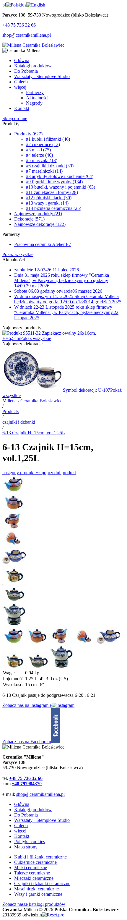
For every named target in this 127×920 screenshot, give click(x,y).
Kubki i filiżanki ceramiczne (40, 856)
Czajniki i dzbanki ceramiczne (42, 883)
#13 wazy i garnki (47, 202)
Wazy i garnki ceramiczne (38, 894)
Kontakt (21, 836)
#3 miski (38, 149)
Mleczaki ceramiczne (33, 878)
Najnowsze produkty (38, 213)
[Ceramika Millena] (33, 45)
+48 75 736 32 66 (19, 24)
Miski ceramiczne (30, 867)
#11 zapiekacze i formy (52, 192)
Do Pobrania (26, 814)
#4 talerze (39, 155)
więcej (20, 830)
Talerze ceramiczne (32, 872)
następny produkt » (20, 472)
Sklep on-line (14, 118)
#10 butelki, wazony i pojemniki (60, 186)
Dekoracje (29, 218)
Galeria (21, 825)
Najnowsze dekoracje (40, 224)
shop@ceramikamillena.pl (26, 35)
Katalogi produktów (33, 809)
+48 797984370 (27, 783)
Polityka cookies (29, 841)
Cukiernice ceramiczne (35, 862)
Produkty (28, 133)
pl (4, 4)
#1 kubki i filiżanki (48, 139)
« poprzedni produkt (57, 472)
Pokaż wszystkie (17, 254)
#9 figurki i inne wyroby (54, 181)
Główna (21, 804)
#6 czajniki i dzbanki (50, 165)
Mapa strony (26, 846)
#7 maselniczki (44, 171)
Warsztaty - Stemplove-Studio (42, 820)
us (24, 4)
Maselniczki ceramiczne (36, 888)
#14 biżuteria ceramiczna (53, 208)
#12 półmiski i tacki (48, 197)
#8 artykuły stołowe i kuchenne (59, 176)
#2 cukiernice (43, 144)
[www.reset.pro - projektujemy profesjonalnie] (53, 914)
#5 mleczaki (41, 160)
